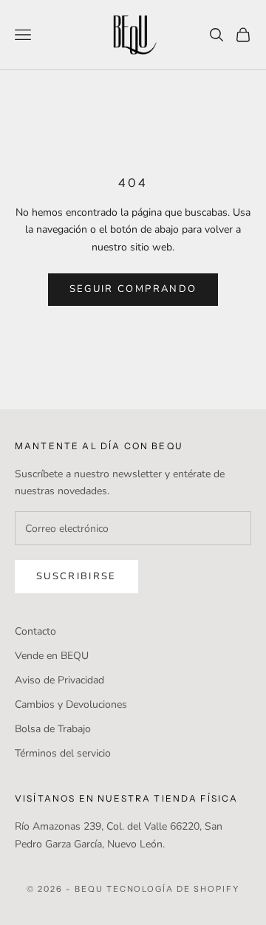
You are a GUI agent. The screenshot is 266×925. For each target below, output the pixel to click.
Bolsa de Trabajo (53, 729)
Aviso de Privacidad (59, 680)
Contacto (35, 631)
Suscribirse (76, 576)
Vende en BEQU (52, 656)
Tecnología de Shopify (173, 889)
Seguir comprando (133, 289)
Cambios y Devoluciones (71, 704)
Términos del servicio (63, 753)
